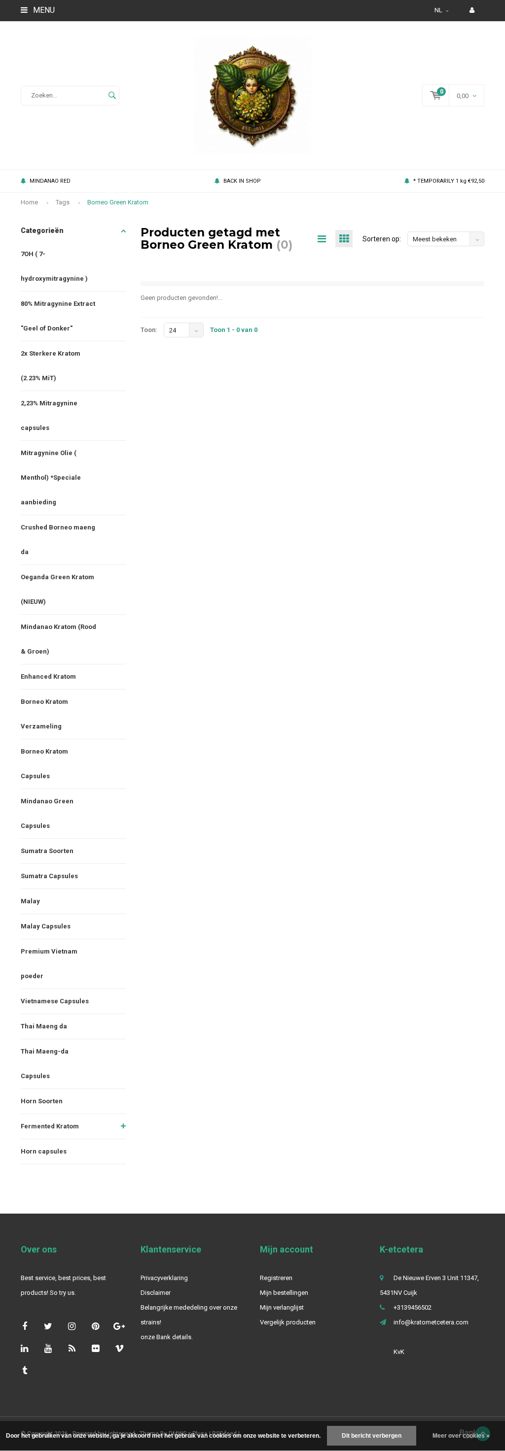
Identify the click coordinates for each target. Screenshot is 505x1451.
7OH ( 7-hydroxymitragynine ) (54, 266)
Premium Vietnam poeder (49, 964)
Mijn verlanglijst (282, 1307)
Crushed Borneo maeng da (58, 540)
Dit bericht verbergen (371, 1435)
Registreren (276, 1278)
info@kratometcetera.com (431, 1322)
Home (29, 202)
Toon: (149, 329)
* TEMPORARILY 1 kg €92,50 (448, 181)
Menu (43, 10)
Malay (30, 901)
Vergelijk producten (288, 1322)
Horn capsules (44, 1151)
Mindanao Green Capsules (47, 813)
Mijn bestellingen (284, 1292)
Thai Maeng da (44, 1026)
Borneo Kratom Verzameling (44, 714)
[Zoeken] (112, 95)
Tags (63, 202)
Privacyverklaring (164, 1278)
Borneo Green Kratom (117, 202)
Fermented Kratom (50, 1126)
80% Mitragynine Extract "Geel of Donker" (58, 316)
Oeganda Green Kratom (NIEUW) (57, 589)
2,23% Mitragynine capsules (49, 415)
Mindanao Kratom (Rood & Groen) (58, 639)
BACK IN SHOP (242, 181)
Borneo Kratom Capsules (44, 764)
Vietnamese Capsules (55, 1001)
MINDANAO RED (50, 181)
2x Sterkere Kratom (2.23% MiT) (50, 366)
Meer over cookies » (461, 1435)
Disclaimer (156, 1292)
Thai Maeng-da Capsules (45, 1064)
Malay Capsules (46, 926)
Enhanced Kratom (48, 676)
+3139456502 (413, 1307)
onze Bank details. (167, 1337)
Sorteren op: (381, 239)
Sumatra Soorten (47, 851)
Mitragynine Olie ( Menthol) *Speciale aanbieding (51, 477)
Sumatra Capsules (49, 876)
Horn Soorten (42, 1101)
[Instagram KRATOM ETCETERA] (72, 1326)
